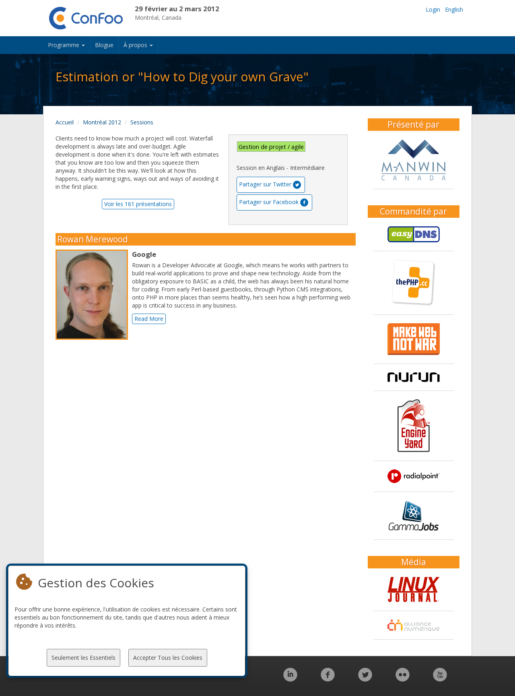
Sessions (141, 122)
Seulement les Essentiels (83, 657)
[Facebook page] (328, 679)
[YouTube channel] (440, 679)
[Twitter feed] (365, 679)
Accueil (65, 122)
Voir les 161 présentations (138, 204)
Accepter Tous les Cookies (167, 657)
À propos (136, 45)
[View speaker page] (94, 295)
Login (433, 9)
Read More (148, 318)
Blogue (104, 45)
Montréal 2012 (102, 122)
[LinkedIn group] (290, 679)
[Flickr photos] (402, 679)
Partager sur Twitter (265, 184)
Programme (64, 45)
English (454, 9)
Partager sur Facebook (269, 202)
